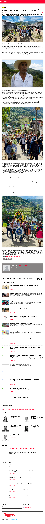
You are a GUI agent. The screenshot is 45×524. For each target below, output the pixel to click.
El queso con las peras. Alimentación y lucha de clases (21, 312)
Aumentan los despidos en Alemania (17, 334)
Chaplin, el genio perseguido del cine (18, 392)
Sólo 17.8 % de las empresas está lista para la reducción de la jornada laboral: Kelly (25, 351)
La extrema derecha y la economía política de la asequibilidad (23, 320)
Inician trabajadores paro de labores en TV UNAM (20, 399)
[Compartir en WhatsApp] (9, 263)
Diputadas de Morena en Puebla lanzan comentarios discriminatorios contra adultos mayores (25, 384)
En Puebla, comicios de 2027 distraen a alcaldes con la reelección (24, 289)
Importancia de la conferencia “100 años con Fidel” (21, 453)
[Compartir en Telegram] (11, 263)
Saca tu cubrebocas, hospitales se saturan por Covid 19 (32, 282)
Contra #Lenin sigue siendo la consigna (12, 281)
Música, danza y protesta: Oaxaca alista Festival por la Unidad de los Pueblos (21, 487)
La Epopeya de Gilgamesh (9, 510)
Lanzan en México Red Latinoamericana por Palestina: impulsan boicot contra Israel (22, 493)
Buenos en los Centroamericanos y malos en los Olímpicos (37, 421)
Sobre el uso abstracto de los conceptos (16, 420)
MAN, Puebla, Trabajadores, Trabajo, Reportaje (13, 259)
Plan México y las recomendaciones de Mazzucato (35, 430)
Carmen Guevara (5, 15)
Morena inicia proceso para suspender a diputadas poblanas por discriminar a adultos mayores (26, 359)
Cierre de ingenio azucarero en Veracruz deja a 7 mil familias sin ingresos (26, 342)
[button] (5, 6)
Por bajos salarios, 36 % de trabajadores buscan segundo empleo (24, 304)
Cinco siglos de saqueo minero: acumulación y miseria (21, 326)
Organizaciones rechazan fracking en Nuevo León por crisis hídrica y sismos (21, 499)
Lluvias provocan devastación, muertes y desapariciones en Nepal (19, 468)
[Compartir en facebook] (4, 263)
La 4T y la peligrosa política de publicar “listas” (15, 429)
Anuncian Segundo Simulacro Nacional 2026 (19, 367)
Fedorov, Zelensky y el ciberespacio (14, 439)
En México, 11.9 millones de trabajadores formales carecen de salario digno (26, 296)
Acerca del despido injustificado (17, 375)
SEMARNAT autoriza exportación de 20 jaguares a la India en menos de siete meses (22, 481)
